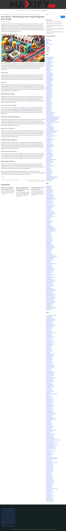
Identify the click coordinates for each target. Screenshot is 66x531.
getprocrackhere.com (50, 474)
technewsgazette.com (50, 246)
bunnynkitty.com (49, 259)
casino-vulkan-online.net (50, 290)
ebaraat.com (48, 70)
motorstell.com (49, 209)
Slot (26, 10)
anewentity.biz (49, 251)
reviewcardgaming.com (50, 438)
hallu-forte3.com (49, 283)
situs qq (47, 42)
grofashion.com (49, 487)
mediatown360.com (50, 293)
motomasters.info (49, 423)
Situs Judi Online (44, 10)
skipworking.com (49, 236)
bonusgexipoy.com (49, 468)
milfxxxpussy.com (49, 160)
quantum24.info (49, 427)
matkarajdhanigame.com (50, 332)
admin (9, 21)
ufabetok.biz (48, 107)
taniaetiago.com (49, 173)
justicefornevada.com (50, 381)
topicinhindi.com (49, 317)
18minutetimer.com (49, 371)
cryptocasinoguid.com (50, 115)
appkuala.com (48, 252)
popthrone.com (49, 333)
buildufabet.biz (49, 110)
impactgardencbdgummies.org (51, 176)
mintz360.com (48, 351)
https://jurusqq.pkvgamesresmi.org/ (7, 525)
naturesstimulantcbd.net (50, 178)
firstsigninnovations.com (50, 198)
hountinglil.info (49, 342)
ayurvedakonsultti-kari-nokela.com (52, 122)
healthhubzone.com (49, 69)
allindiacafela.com (49, 288)
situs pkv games (5, 510)
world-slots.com (49, 335)
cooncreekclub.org (49, 191)
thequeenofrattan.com (50, 401)
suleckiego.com (49, 309)
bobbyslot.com (49, 348)
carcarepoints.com (49, 144)
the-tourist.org (48, 222)
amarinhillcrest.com (49, 221)
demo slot (13, 512)
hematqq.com (9, 519)
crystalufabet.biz (49, 105)
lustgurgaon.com (49, 346)
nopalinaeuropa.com (50, 179)
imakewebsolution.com (50, 336)
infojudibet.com (49, 328)
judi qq (47, 41)
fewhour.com (48, 370)
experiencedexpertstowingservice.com (53, 439)
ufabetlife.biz (48, 94)
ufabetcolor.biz (49, 92)
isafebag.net (48, 224)
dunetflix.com (48, 158)
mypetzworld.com (49, 136)
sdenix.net (48, 219)
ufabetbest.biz (48, 99)
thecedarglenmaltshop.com (51, 315)
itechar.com (48, 67)
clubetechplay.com (49, 471)
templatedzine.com (49, 153)
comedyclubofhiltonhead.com (51, 444)
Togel (38, 10)
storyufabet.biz (49, 103)
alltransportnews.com (50, 112)
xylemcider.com (49, 171)
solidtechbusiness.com (50, 437)
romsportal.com (49, 497)
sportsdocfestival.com (50, 498)
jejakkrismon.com (49, 241)
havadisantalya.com (50, 62)
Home (18, 10)
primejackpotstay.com (50, 492)
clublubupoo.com (49, 463)
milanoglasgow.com (49, 282)
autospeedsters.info (49, 411)
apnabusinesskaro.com (50, 308)
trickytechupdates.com (50, 302)
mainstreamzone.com (50, 373)
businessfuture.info (49, 327)
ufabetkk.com (48, 243)
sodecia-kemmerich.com (50, 451)
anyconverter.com (49, 238)
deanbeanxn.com (49, 331)
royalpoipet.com (49, 459)
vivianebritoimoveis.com (50, 216)
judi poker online (49, 44)
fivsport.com (48, 151)
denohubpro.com (49, 402)
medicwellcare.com (49, 431)
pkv (8, 512)
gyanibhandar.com (49, 80)
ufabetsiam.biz (48, 87)
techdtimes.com (49, 63)
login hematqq (13, 520)
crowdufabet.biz (49, 109)
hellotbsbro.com (49, 383)
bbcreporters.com (49, 114)
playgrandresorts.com (50, 496)
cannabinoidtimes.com (50, 365)
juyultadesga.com (49, 134)
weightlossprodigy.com (50, 353)
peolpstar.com (48, 203)
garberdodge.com (49, 199)
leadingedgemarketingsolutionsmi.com (53, 117)
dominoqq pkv (12, 508)
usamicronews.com (49, 486)
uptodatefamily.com (49, 161)
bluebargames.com (49, 196)
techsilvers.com (49, 149)
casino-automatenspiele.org (51, 229)
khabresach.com (49, 304)
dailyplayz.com (49, 473)
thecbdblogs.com (49, 305)
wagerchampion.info (50, 412)
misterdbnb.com (49, 454)
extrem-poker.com (49, 141)
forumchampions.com (50, 194)
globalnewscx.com (49, 396)
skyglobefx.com (49, 416)
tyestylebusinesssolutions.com (51, 458)
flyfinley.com (48, 340)
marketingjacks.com (50, 299)
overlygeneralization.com (51, 377)
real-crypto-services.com (50, 135)
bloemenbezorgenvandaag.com (52, 256)
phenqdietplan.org (49, 155)
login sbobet (5, 518)
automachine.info (49, 410)
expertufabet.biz (49, 84)
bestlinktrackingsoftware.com (51, 462)
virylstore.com (49, 208)
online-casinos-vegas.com (51, 297)
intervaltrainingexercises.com (51, 457)
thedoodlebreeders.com (50, 145)
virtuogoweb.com (49, 75)
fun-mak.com (48, 452)
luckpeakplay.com (49, 484)
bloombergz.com (49, 226)
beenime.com (48, 449)
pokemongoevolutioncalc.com (51, 488)
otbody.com (48, 232)
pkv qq (47, 50)
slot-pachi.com (48, 360)
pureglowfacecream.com (50, 247)
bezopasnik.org (49, 261)
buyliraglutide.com (49, 78)
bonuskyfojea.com (49, 466)
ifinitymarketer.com (50, 478)
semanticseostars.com (50, 372)
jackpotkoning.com (49, 479)
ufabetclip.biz (48, 83)
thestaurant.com (49, 461)
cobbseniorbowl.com (50, 128)
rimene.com (48, 273)
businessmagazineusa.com (51, 429)
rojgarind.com (48, 368)
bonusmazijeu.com (49, 464)
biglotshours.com (49, 77)
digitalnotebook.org (49, 356)
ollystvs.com (48, 395)
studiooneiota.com (49, 406)
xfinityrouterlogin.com (50, 298)
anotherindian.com (49, 170)
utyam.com (48, 164)
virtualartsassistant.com (50, 446)
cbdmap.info (48, 330)
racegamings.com (49, 491)
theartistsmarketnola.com (51, 277)
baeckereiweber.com (50, 57)
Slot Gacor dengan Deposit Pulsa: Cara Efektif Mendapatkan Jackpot (27, 529)
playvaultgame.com (49, 494)
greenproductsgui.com (50, 366)
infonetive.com (49, 266)
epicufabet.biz (48, 104)
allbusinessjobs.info (49, 321)
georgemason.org (49, 316)
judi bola (5, 512)
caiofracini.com (49, 387)
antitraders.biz (48, 123)
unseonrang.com (49, 390)
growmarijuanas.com (50, 375)
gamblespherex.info (49, 417)
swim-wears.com (49, 201)
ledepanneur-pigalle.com (50, 274)
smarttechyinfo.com (50, 355)
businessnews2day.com (50, 433)
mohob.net (48, 352)
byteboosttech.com (49, 73)
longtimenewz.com (49, 482)
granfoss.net (48, 287)
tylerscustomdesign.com (50, 204)
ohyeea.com (48, 166)
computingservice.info (50, 386)
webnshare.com (49, 376)
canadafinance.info (49, 271)
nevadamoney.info (49, 272)
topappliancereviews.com (51, 300)
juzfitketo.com (48, 174)
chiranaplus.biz (49, 278)
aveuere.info (48, 363)
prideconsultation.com (50, 341)
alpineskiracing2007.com (50, 289)
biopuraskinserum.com (50, 268)
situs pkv (10, 510)
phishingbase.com (49, 489)
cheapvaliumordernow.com (51, 448)
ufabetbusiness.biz (49, 89)
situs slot (47, 39)
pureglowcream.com (50, 254)
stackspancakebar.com (50, 279)
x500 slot (2, 513)
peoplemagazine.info (50, 58)
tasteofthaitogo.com (50, 258)
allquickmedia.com (49, 244)
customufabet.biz (49, 102)
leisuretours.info (49, 382)
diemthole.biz (48, 242)
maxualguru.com (49, 357)
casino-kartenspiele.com (50, 228)
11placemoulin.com (49, 350)
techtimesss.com (49, 207)
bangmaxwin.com (49, 264)
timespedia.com (49, 239)
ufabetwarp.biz (49, 82)
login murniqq (7, 520)
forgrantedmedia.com (50, 202)
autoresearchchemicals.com (51, 307)
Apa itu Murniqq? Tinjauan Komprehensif (54, 21)
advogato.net (48, 223)
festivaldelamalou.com (50, 197)
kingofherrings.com (49, 248)
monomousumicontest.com (51, 413)
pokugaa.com (48, 493)
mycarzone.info (49, 424)
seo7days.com (48, 253)
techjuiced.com (49, 72)
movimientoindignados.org (51, 159)
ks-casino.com (48, 143)
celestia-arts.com (49, 193)
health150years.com (50, 211)
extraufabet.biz (49, 93)
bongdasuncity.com (49, 358)
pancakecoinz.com (49, 338)
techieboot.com (49, 64)
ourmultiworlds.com (50, 189)
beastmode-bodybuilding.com (51, 325)
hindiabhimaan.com (49, 303)
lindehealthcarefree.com (50, 320)
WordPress (54, 529)
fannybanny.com (49, 477)
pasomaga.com (49, 175)
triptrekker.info (49, 421)
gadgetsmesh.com (49, 380)
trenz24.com (48, 234)
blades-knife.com (49, 403)
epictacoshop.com (49, 267)
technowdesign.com (50, 129)
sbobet (9, 518)
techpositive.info (49, 388)
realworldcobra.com (50, 408)
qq (46, 45)
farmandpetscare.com (50, 385)
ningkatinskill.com (49, 150)
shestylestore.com (49, 499)
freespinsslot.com (49, 361)
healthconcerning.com (50, 367)
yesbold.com (48, 68)
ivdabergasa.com (49, 133)
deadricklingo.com (49, 415)
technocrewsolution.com (50, 213)
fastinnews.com (49, 476)
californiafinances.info (50, 269)
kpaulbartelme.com (49, 443)
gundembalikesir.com (50, 65)
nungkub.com (48, 169)
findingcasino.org (49, 407)
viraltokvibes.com (49, 214)
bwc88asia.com (49, 140)
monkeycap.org (49, 218)
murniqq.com (3, 519)
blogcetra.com (48, 392)
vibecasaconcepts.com (50, 426)
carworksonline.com (50, 206)
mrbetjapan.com (49, 249)
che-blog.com (48, 337)
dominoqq (48, 47)
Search (47, 14)
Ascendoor (45, 529)
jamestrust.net (48, 233)
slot (10, 512)
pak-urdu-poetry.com (50, 391)
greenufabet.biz (49, 90)
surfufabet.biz (48, 98)
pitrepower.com (49, 292)
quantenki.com (49, 428)
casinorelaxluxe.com (50, 469)
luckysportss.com (49, 483)
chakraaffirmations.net (50, 343)
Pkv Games (23, 10)
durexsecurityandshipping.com (52, 130)
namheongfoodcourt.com (51, 280)
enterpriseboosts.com (50, 227)
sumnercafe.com (49, 156)
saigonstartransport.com (50, 263)
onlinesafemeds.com (50, 79)
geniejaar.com (48, 347)
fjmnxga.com (48, 262)
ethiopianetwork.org (50, 378)
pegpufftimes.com (49, 192)
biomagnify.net (49, 180)
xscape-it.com (48, 125)
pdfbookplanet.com (49, 398)
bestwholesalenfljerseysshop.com (52, 119)
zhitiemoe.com (49, 168)
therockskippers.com (50, 285)
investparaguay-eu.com (50, 139)
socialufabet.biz (49, 97)
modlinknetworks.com (50, 481)
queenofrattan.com (49, 400)
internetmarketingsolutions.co (51, 393)
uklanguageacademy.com (50, 319)
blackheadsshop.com (50, 441)
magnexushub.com (49, 74)
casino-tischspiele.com (50, 231)
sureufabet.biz (48, 100)
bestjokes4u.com (49, 345)
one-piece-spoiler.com (50, 405)
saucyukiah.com (49, 186)
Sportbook (34, 10)
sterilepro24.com (49, 436)
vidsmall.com (48, 432)
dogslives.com (48, 397)
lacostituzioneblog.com (50, 165)
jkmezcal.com (48, 456)
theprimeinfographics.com (51, 447)
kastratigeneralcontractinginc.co (52, 118)
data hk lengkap (49, 40)
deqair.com (48, 148)
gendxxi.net (48, 422)
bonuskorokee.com (49, 467)
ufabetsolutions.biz (49, 95)
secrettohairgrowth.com (50, 257)
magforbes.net (48, 217)
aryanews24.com (49, 124)
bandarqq (48, 46)
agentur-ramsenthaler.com (51, 418)
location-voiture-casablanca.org (52, 442)
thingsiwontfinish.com (50, 501)
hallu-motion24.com (50, 284)
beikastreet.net (49, 187)
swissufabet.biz (49, 88)
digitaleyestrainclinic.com (51, 294)
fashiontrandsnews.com (50, 113)
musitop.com (48, 163)
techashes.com (49, 59)
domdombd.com (49, 472)
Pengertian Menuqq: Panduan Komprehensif (54, 23)
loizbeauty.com (49, 237)
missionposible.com (49, 295)
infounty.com (48, 138)
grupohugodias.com (49, 146)
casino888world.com (50, 453)
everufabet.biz (48, 108)
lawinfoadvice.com (49, 154)
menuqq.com (3, 508)
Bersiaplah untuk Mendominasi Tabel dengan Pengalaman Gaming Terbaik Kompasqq (22, 189)
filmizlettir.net (48, 188)
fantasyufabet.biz (49, 85)
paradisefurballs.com (50, 362)
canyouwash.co (49, 60)
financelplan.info (49, 326)
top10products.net (49, 322)
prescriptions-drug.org (50, 212)
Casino (30, 10)
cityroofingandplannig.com (51, 131)
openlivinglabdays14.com (51, 120)
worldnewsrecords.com (50, 434)
